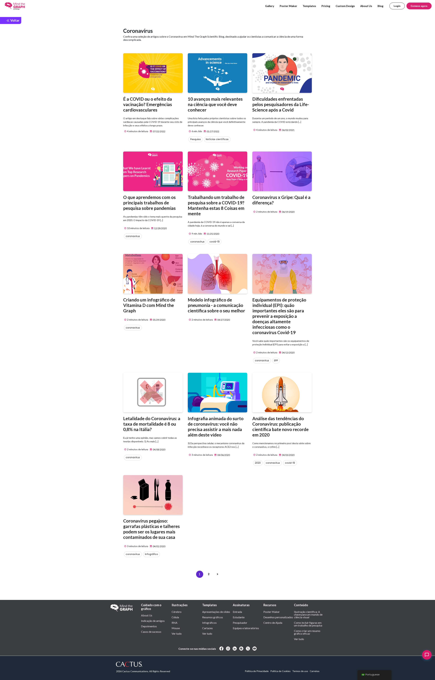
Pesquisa (195, 139)
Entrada (237, 611)
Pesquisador (240, 622)
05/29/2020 (158, 319)
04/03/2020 (287, 455)
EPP (276, 360)
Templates (309, 5)
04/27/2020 (223, 319)
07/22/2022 (158, 131)
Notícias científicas (217, 139)
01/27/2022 (212, 131)
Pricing (325, 5)
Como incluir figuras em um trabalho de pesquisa (308, 624)
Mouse (176, 627)
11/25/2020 (212, 233)
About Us (366, 5)
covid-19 (215, 241)
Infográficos (209, 622)
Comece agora (419, 6)
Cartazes (207, 627)
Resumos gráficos (212, 617)
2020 (258, 463)
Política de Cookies (280, 671)
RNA (174, 622)
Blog (380, 5)
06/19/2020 (287, 211)
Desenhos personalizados (278, 617)
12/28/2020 (160, 228)
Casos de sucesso (151, 631)
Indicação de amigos (153, 620)
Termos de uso (300, 671)
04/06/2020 (223, 455)
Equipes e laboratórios (246, 627)
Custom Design (345, 5)
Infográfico (151, 554)
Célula (175, 617)
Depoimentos (149, 626)
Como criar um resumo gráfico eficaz (307, 632)
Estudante (239, 617)
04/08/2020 (158, 449)
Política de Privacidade (257, 671)
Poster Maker (288, 5)
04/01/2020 (158, 546)
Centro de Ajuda (272, 622)
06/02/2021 (287, 130)
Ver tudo (177, 633)
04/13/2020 (287, 352)
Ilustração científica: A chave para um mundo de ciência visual (308, 614)
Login (397, 6)
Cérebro (176, 611)
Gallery (269, 5)
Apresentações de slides (216, 611)
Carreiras (314, 671)
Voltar (15, 20)
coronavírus (133, 236)
